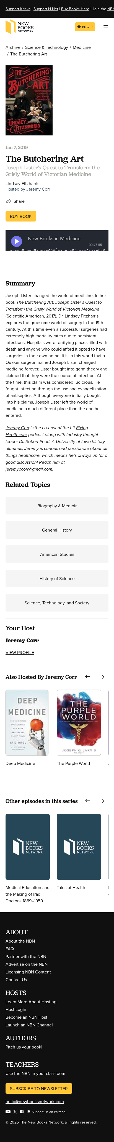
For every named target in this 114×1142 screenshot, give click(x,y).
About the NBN (20, 941)
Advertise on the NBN (27, 964)
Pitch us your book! (24, 1047)
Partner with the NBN (26, 956)
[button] (88, 676)
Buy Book (21, 216)
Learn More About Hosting (31, 1002)
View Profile (20, 652)
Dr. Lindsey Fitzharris (78, 316)
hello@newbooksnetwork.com (35, 1101)
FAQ (10, 949)
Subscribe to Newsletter (39, 1088)
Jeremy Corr (38, 189)
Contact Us (16, 979)
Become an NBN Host (26, 1017)
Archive (13, 47)
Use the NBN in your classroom (35, 1073)
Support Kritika (18, 9)
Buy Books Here (75, 9)
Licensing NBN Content (28, 972)
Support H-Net (45, 9)
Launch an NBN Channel (29, 1025)
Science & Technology (46, 47)
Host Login (16, 1009)
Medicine (82, 47)
